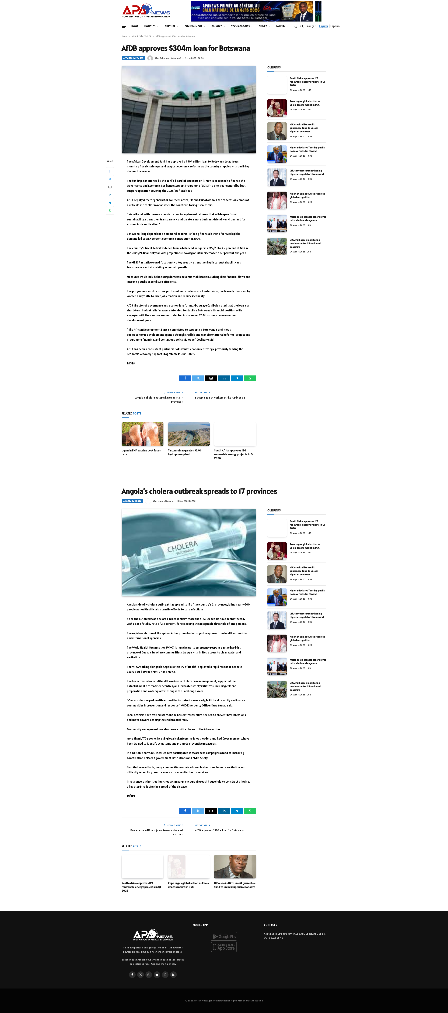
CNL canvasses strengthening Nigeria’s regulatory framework (307, 172)
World (280, 26)
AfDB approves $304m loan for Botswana (219, 830)
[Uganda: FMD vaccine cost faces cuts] (142, 434)
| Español (334, 26)
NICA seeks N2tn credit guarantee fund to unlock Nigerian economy (304, 128)
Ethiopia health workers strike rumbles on (220, 397)
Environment (193, 26)
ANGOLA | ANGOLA (132, 501)
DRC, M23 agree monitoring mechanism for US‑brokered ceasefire (305, 243)
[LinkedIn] (110, 195)
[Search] (302, 26)
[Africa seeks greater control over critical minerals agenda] (277, 223)
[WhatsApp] (110, 210)
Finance (217, 26)
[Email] (110, 187)
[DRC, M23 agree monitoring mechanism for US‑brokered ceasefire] (277, 246)
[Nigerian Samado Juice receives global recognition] (277, 200)
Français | (312, 26)
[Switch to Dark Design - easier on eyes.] (296, 26)
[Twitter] (110, 179)
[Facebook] (110, 171)
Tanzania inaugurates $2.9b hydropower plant (184, 452)
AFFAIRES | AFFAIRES (133, 58)
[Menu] (124, 26)
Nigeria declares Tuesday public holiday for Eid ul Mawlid (307, 149)
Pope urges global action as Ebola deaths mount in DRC (305, 103)
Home (134, 26)
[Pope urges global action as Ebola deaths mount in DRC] (277, 108)
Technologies (240, 26)
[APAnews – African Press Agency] (146, 10)
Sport (263, 26)
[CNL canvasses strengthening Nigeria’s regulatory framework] (277, 177)
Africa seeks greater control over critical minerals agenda (308, 218)
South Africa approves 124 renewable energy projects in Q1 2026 (234, 454)
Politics (150, 26)
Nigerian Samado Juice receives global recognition (307, 195)
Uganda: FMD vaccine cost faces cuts (141, 452)
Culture (170, 26)
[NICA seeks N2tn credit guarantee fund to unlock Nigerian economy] (277, 131)
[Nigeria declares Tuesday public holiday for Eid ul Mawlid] (277, 154)
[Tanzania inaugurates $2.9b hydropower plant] (189, 434)
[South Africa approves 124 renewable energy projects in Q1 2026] (235, 434)
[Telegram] (110, 203)
